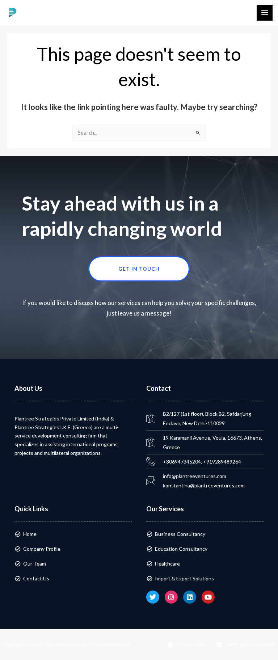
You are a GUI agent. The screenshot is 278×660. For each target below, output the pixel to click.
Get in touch (139, 269)
